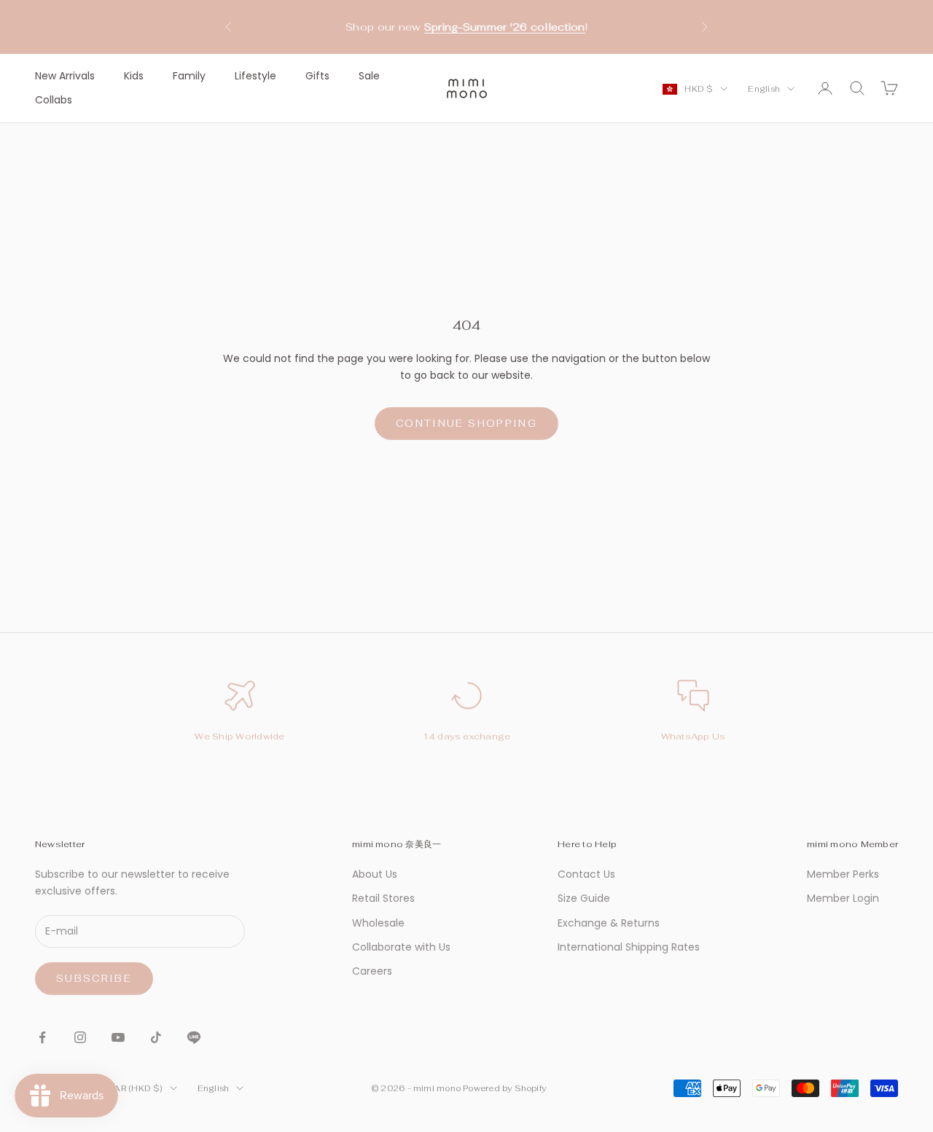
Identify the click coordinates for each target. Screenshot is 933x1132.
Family (189, 75)
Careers (372, 971)
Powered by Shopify (504, 1088)
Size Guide (584, 898)
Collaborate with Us (401, 947)
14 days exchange (467, 736)
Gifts (317, 75)
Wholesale (378, 923)
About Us (374, 874)
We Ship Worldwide (239, 736)
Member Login (843, 898)
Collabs (53, 100)
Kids (134, 75)
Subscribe (94, 978)
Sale (369, 75)
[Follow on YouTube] (118, 1037)
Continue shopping (466, 423)
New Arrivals (65, 75)
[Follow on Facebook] (42, 1037)
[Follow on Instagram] (80, 1037)
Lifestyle (255, 75)
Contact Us (586, 874)
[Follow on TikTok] (156, 1037)
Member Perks (843, 874)
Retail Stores (383, 898)
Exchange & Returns (609, 923)
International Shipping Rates (629, 947)
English (764, 89)
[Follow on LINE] (194, 1037)
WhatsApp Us (693, 736)
